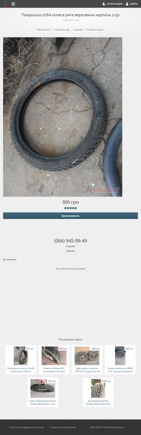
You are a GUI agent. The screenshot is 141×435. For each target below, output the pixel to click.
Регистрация (114, 3)
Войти (134, 3)
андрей (70, 246)
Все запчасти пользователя (70, 268)
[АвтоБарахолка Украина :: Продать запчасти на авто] (5, 4)
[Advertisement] (70, 304)
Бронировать (71, 215)
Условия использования (62, 427)
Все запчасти (44, 29)
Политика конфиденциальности (26, 427)
